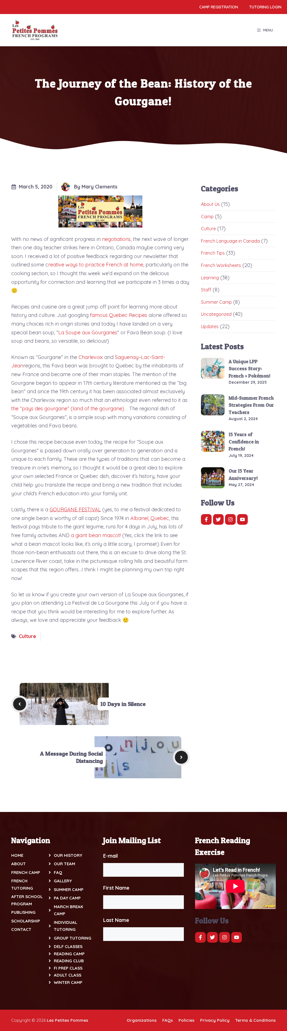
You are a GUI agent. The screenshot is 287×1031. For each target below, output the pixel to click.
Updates (210, 326)
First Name (116, 888)
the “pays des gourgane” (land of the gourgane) (67, 408)
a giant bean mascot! (96, 535)
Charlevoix (90, 357)
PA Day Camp (67, 898)
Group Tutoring (72, 938)
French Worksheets (221, 265)
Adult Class (67, 975)
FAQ (58, 872)
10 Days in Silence (122, 704)
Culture (27, 636)
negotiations (116, 239)
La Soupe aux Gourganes (87, 332)
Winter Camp (68, 982)
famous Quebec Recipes (118, 315)
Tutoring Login (265, 7)
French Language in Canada (230, 241)
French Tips (213, 253)
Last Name (116, 920)
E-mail (110, 856)
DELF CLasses (68, 946)
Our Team (64, 863)
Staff (206, 290)
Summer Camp (216, 302)
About (18, 863)
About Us (210, 204)
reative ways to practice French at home (95, 264)
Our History (68, 855)
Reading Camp (69, 953)
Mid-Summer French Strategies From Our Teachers (251, 405)
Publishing (23, 912)
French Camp (25, 872)
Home (17, 855)
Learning (210, 277)
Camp (207, 216)
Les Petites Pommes (67, 1020)
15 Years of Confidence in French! (244, 441)
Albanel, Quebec (149, 518)
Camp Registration (218, 7)
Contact (21, 929)
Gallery (63, 880)
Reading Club (69, 960)
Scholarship (25, 921)
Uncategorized (216, 314)
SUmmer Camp (69, 889)
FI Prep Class (68, 968)
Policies (187, 1020)
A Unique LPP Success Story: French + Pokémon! (249, 368)
